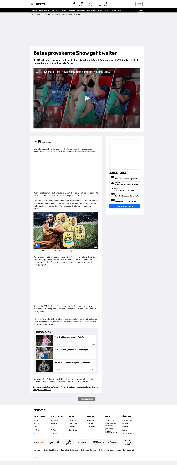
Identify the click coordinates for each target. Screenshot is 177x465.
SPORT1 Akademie (111, 432)
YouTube (54, 433)
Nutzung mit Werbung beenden (110, 450)
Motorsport (37, 423)
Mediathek (72, 420)
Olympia (36, 433)
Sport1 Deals (91, 427)
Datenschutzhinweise (51, 450)
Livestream (73, 423)
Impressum (37, 450)
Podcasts (72, 427)
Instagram (54, 423)
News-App (90, 420)
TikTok (53, 430)
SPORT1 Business (128, 433)
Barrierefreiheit (128, 450)
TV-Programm (109, 420)
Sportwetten (109, 429)
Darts (35, 427)
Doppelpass (73, 430)
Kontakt (125, 427)
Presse (124, 430)
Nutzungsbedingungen (89, 450)
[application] (86, 98)
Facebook (54, 420)
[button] (86, 98)
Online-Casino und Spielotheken (111, 424)
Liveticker (90, 423)
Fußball (36, 420)
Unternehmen (127, 420)
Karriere (125, 423)
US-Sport (36, 430)
